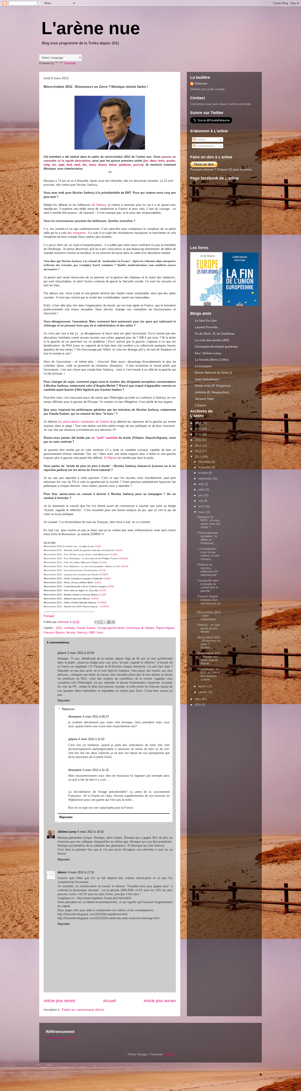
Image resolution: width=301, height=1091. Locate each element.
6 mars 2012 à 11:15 (96, 770)
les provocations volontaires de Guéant (83, 421)
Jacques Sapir (204, 398)
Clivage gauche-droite (111, 628)
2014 (198, 445)
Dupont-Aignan (165, 628)
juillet (202, 489)
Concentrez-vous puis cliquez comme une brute (220, 104)
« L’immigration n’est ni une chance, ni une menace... (208, 554)
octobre (203, 472)
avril (201, 506)
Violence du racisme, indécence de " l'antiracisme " (208, 570)
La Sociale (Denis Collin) (212, 359)
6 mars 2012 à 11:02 (91, 739)
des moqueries (76, 232)
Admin (62, 872)
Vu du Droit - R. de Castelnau (214, 333)
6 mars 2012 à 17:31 (81, 872)
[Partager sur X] (105, 622)
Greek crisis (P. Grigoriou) (212, 385)
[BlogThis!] (100, 622)
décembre (205, 461)
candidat (69, 628)
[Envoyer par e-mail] (96, 622)
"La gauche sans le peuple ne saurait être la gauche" (208, 585)
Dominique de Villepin (140, 628)
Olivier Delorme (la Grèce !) (213, 372)
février (202, 686)
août (201, 484)
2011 (198, 699)
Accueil (109, 1001)
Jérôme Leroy (67, 831)
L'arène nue (90, 28)
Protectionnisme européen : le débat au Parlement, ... (207, 538)
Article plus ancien (160, 1001)
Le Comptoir (203, 366)
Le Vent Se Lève (206, 320)
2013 (198, 451)
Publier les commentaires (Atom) (83, 1009)
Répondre (64, 700)
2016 (198, 434)
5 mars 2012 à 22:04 (81, 652)
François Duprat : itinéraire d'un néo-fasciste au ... (208, 601)
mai (201, 500)
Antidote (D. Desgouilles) (212, 392)
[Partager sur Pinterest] (113, 622)
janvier (203, 692)
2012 (59, 628)
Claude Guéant (85, 628)
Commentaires (205, 146)
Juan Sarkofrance (207, 379)
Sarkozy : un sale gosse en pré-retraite (208, 628)
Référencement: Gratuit (61, 1037)
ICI (230, 169)
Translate (70, 63)
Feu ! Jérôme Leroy (208, 353)
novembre (205, 467)
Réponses (68, 708)
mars (202, 512)
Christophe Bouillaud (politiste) (216, 346)
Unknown (201, 83)
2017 (198, 429)
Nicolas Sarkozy (76, 632)
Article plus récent (59, 1001)
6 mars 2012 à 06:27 (96, 716)
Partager (49, 616)
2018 (198, 423)
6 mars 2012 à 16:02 (91, 831)
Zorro (100, 632)
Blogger (168, 1054)
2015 (198, 440)
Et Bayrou (110, 457)
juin (201, 495)
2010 (198, 704)
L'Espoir (200, 405)
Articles (200, 139)
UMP (92, 632)
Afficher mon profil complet (207, 89)
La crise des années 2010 (212, 340)
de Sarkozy (99, 204)
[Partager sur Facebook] (109, 622)
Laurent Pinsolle (206, 327)
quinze (137, 164)
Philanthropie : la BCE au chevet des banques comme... (208, 674)
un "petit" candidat (104, 437)
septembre (205, 478)
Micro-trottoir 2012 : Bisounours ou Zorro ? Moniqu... (209, 642)
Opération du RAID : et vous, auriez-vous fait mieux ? (208, 522)
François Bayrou (54, 632)
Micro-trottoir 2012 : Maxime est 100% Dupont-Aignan (208, 658)
